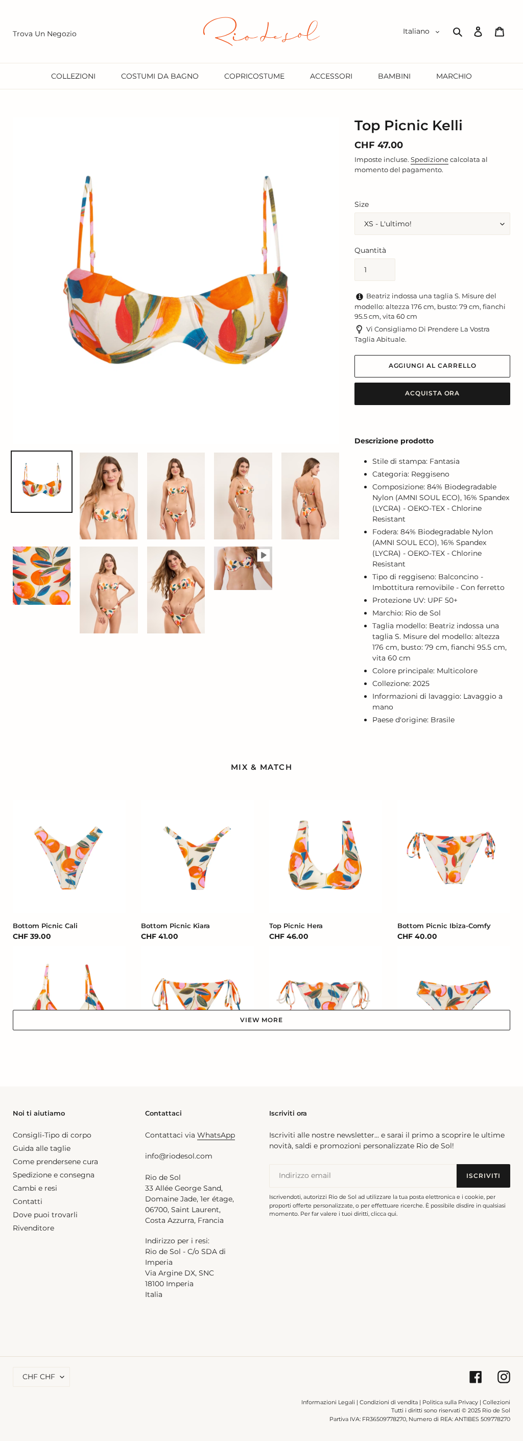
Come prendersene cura (55, 1161)
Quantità (370, 250)
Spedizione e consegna (53, 1174)
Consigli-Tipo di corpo (52, 1135)
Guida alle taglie (41, 1148)
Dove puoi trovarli (45, 1214)
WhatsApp (216, 1135)
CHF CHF (38, 1376)
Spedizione (429, 159)
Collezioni (496, 1402)
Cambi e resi (35, 1188)
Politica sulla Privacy (451, 1402)
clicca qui (383, 1213)
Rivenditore (33, 1228)
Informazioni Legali (328, 1402)
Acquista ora (432, 393)
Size (361, 204)
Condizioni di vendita (389, 1402)
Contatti (27, 1201)
